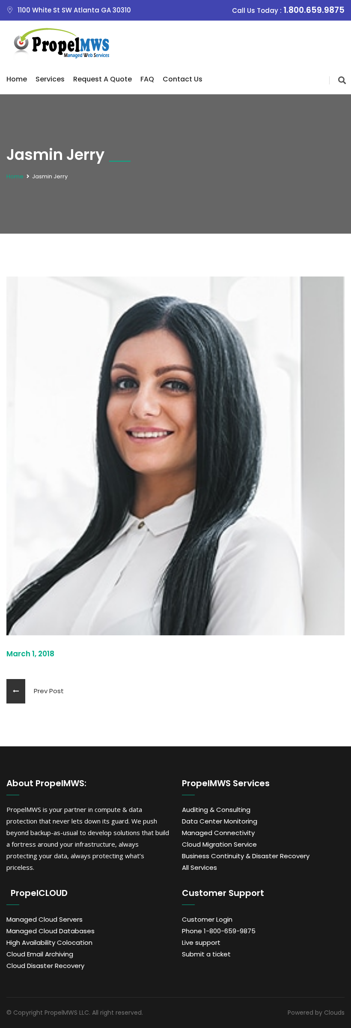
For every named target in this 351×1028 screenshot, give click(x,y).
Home (16, 79)
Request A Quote (102, 79)
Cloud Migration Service (219, 844)
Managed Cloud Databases (50, 930)
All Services (199, 867)
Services (50, 79)
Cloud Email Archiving (39, 954)
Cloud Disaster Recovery (45, 965)
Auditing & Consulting (216, 809)
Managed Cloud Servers (44, 919)
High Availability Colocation (49, 942)
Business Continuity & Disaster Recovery (245, 855)
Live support (201, 942)
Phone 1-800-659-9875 (219, 930)
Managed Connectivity (218, 832)
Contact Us (182, 79)
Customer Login (207, 919)
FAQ (147, 79)
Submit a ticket (206, 954)
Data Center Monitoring (219, 821)
